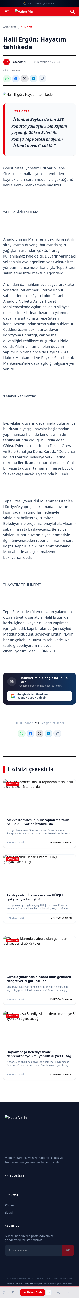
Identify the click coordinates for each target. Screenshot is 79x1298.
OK (68, 1250)
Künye (9, 1205)
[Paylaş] (58, 1292)
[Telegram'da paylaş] (33, 78)
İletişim (10, 1212)
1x (48, 1292)
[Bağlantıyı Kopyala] (42, 78)
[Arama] (72, 11)
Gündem (26, 27)
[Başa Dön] (69, 1292)
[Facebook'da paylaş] (15, 78)
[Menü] (7, 11)
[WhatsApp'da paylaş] (7, 78)
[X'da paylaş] (24, 78)
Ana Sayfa (9, 27)
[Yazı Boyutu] (13, 1292)
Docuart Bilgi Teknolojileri (29, 1283)
